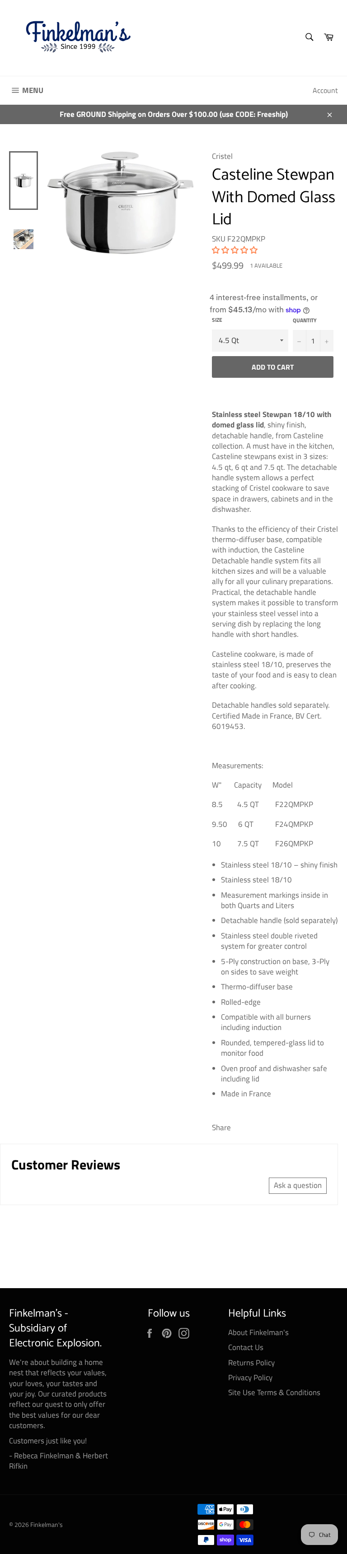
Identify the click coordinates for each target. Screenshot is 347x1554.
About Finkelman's (258, 1332)
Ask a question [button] (298, 1185)
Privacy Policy (250, 1377)
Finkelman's (46, 1524)
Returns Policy (251, 1362)
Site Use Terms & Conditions (274, 1392)
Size (217, 320)
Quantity (305, 321)
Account (325, 90)
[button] (235, 250)
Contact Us (245, 1347)
